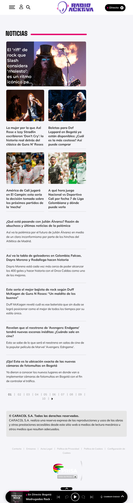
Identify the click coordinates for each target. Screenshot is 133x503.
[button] (11, 7)
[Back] (58, 497)
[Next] (92, 497)
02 (19, 394)
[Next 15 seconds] (83, 497)
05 (45, 394)
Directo (114, 7)
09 (80, 394)
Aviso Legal (46, 448)
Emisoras (31, 448)
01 (10, 394)
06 (54, 394)
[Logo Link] (77, 7)
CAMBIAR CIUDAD (111, 497)
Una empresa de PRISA (66, 468)
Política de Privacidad (68, 448)
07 (62, 394)
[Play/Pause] (75, 497)
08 (71, 394)
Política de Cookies (93, 448)
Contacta (16, 448)
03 (28, 394)
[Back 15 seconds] (67, 497)
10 (44, 398)
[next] (52, 398)
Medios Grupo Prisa (66, 476)
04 (36, 394)
